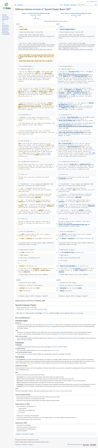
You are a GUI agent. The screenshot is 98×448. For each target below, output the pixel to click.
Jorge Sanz (27, 309)
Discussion (20, 5)
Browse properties (6, 34)
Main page (4, 14)
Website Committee (72, 338)
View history (73, 5)
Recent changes (5, 17)
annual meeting (54, 350)
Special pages (5, 28)
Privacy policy (18, 444)
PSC (26, 368)
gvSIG (38, 350)
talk (35, 15)
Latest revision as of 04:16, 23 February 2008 (72, 13)
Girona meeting (77, 313)
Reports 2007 (25, 434)
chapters (43, 374)
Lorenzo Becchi (34, 309)
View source (66, 5)
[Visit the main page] (7, 6)
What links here (5, 25)
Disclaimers (30, 444)
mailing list (50, 324)
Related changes (5, 26)
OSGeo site (53, 338)
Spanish (62, 313)
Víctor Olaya (44, 309)
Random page (5, 19)
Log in (87, 1)
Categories (18, 434)
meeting (28, 354)
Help (3, 20)
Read (61, 5)
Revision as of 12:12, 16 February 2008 (32, 13)
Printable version (5, 29)
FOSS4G (54, 346)
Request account (93, 1)
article (45, 313)
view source (46, 13)
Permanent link (5, 31)
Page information (5, 32)
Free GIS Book (61, 334)
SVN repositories (57, 391)
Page (15, 5)
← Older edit (36, 18)
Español (46, 332)
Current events (5, 16)
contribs (38, 15)
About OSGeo (24, 444)
